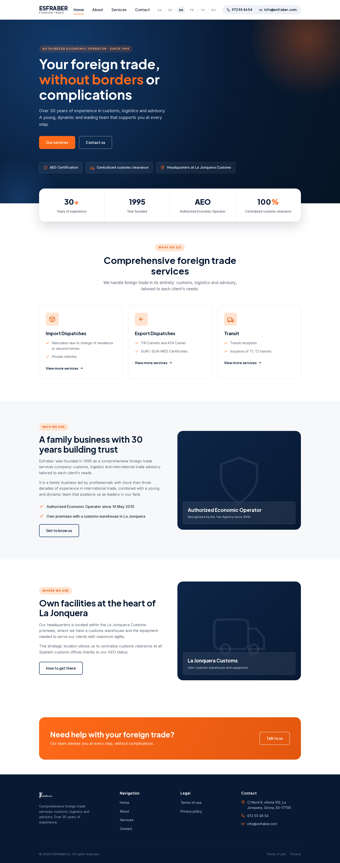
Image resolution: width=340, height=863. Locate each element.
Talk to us (274, 738)
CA (159, 10)
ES (170, 10)
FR (192, 10)
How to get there (61, 668)
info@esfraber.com (280, 10)
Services (119, 9)
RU (213, 10)
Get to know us (59, 530)
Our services (57, 142)
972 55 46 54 (242, 10)
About (97, 9)
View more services (62, 368)
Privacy (295, 854)
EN (181, 10)
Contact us (95, 142)
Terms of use (190, 802)
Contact (142, 9)
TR (203, 10)
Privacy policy (191, 811)
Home (79, 9)
